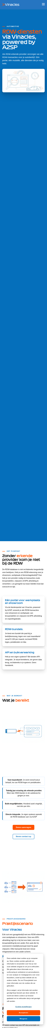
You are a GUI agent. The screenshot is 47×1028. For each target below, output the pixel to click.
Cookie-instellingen (23, 1007)
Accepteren (23, 1013)
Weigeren (23, 1019)
